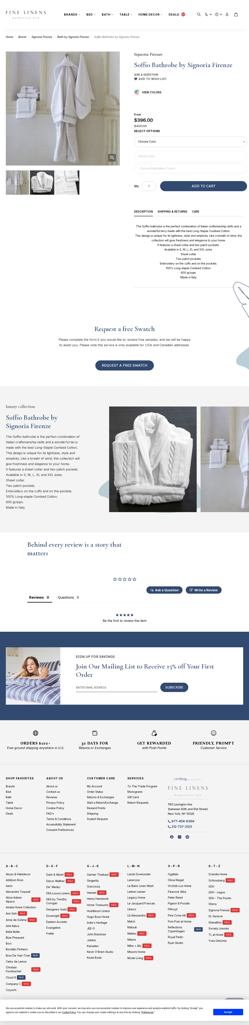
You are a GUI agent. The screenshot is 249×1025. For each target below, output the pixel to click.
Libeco (131, 909)
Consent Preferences (60, 829)
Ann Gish (11, 913)
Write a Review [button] (206, 590)
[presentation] (146, 212)
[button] (206, 13)
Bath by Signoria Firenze (73, 37)
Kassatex (93, 946)
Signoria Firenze (42, 37)
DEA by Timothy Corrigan (56, 901)
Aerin (9, 885)
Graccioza (93, 886)
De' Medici (53, 887)
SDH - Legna (217, 892)
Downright (52, 915)
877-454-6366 (182, 821)
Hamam (91, 892)
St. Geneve (216, 916)
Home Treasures (97, 905)
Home (9, 37)
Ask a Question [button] (167, 590)
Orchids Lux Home (179, 885)
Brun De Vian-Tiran (18, 955)
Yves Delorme (218, 940)
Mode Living (135, 958)
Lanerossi (133, 880)
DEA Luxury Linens (58, 893)
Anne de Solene (16, 920)
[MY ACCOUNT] (227, 14)
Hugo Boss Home (98, 916)
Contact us (53, 791)
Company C (13, 984)
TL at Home (216, 934)
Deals (174, 14)
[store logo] (26, 14)
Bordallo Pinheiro (17, 949)
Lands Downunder (139, 874)
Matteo (131, 933)
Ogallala (173, 874)
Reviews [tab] (36, 597)
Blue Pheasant (15, 937)
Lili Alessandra (136, 915)
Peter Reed (175, 897)
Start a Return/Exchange (102, 802)
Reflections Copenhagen (176, 929)
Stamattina (215, 922)
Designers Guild (56, 909)
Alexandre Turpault (18, 891)
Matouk (132, 927)
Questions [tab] (66, 597)
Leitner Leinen (136, 891)
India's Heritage (97, 922)
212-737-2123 (181, 827)
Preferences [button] (147, 1012)
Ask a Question (146, 74)
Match (131, 921)
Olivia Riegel (176, 880)
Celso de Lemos (16, 961)
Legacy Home (136, 897)
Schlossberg (217, 880)
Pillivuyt (172, 909)
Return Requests (138, 802)
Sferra (213, 904)
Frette (50, 933)
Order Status (95, 791)
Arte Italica (12, 926)
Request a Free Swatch (124, 365)
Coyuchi (11, 990)
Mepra (131, 939)
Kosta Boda (94, 957)
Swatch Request (97, 819)
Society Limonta (219, 928)
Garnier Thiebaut (98, 874)
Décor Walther (55, 881)
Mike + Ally (134, 945)
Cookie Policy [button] (69, 1012)
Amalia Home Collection (21, 907)
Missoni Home (136, 951)
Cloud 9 (11, 977)
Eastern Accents (56, 921)
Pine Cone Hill (177, 915)
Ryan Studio (175, 942)
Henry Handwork (98, 898)
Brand (22, 37)
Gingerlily (93, 880)
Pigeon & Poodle (179, 903)
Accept (228, 1012)
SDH (211, 886)
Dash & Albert (55, 874)
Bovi (8, 943)
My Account (94, 786)
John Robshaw (96, 934)
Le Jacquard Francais (141, 903)
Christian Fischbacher (14, 969)
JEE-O (91, 928)
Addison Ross (14, 880)
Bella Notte (13, 931)
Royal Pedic (175, 937)
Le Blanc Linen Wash (140, 885)
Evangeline (53, 927)
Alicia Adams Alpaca (14, 899)
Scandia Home (218, 874)
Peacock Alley (177, 891)
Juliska (91, 940)
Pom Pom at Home (179, 921)
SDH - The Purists (220, 898)
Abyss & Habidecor (18, 874)
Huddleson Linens (98, 911)
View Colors (151, 92)
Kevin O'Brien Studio (100, 951)
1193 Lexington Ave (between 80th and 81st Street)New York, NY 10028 (188, 809)
